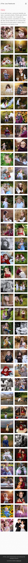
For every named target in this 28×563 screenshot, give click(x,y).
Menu (25, 3)
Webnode (18, 560)
